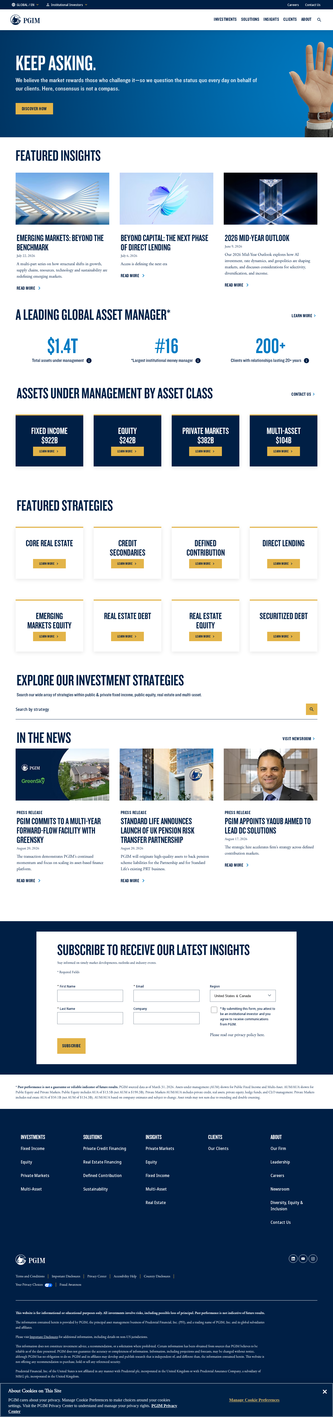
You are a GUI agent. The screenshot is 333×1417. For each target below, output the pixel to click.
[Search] (311, 709)
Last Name (67, 1008)
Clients (290, 19)
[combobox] (161, 709)
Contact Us (313, 4)
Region (215, 986)
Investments (225, 19)
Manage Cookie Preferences (254, 1400)
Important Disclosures (44, 1337)
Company (140, 1008)
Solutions (250, 19)
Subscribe (71, 1045)
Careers (293, 4)
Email (140, 986)
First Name (67, 986)
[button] (25, 4)
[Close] (324, 1395)
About (306, 19)
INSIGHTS (271, 19)
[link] (293, 1258)
